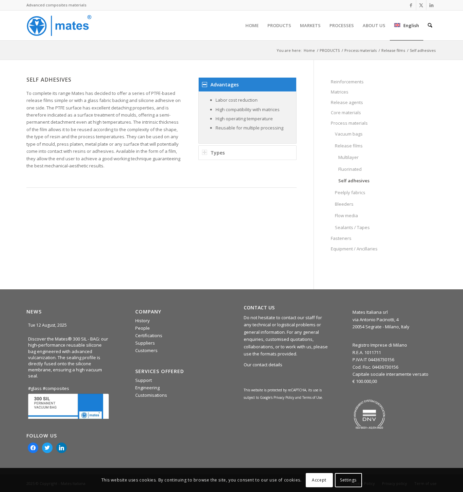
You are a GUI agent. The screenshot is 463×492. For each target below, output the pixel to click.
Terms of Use (312, 397)
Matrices (339, 92)
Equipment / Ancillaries (354, 249)
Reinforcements (347, 82)
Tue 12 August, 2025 (48, 325)
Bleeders (344, 204)
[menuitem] (252, 25)
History (142, 320)
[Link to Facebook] (411, 5)
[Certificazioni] (369, 414)
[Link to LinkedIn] (431, 5)
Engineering (147, 388)
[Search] (430, 25)
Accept (319, 480)
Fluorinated (350, 169)
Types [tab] (217, 152)
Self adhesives (353, 181)
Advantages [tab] (224, 84)
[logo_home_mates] (59, 25)
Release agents (347, 102)
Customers (146, 350)
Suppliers (145, 343)
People (142, 328)
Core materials (346, 112)
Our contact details (263, 365)
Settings (348, 480)
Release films (349, 146)
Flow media (346, 215)
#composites (56, 388)
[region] (247, 117)
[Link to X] (421, 5)
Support (143, 380)
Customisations (151, 395)
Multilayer (348, 157)
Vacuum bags (349, 134)
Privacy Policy (284, 397)
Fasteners (341, 238)
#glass (35, 388)
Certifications (148, 335)
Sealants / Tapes (352, 227)
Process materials (349, 123)
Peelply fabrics (350, 192)
